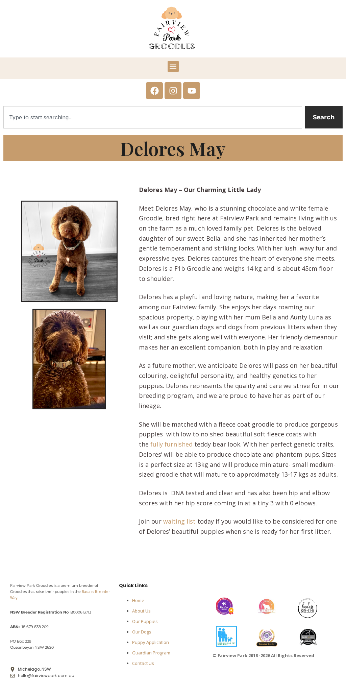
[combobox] (152, 117)
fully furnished (171, 444)
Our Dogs (141, 632)
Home (138, 600)
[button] (173, 66)
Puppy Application (150, 642)
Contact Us (143, 663)
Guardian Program (151, 653)
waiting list (179, 521)
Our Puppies (145, 621)
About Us (141, 611)
